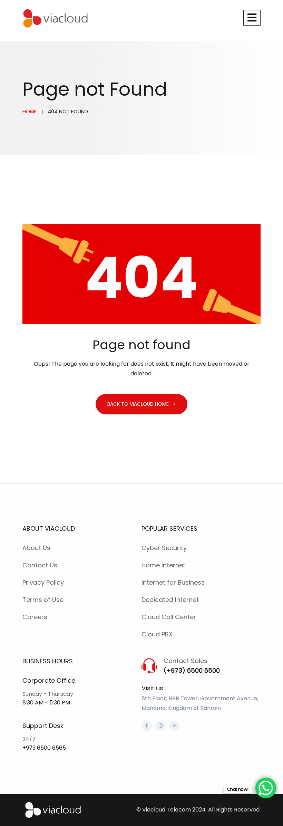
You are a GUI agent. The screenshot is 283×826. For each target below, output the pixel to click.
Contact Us (39, 565)
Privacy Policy (43, 582)
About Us (36, 548)
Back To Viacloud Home (138, 404)
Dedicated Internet (170, 599)
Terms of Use (43, 599)
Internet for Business (173, 582)
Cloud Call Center (169, 617)
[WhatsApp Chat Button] (265, 788)
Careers (34, 617)
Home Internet (163, 565)
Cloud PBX (157, 634)
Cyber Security (164, 548)
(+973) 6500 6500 (192, 670)
